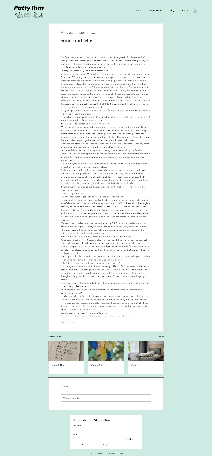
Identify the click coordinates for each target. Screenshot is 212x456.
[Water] (146, 351)
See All (161, 336)
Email (75, 435)
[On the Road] (106, 351)
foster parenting (67, 322)
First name (77, 425)
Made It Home (58, 365)
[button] (195, 10)
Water (134, 365)
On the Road (97, 365)
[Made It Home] (66, 351)
